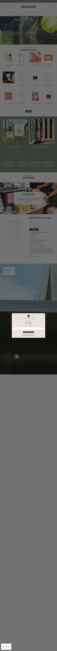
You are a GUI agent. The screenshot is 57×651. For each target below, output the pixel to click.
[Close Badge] (11, 643)
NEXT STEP (28, 332)
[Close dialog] (44, 314)
